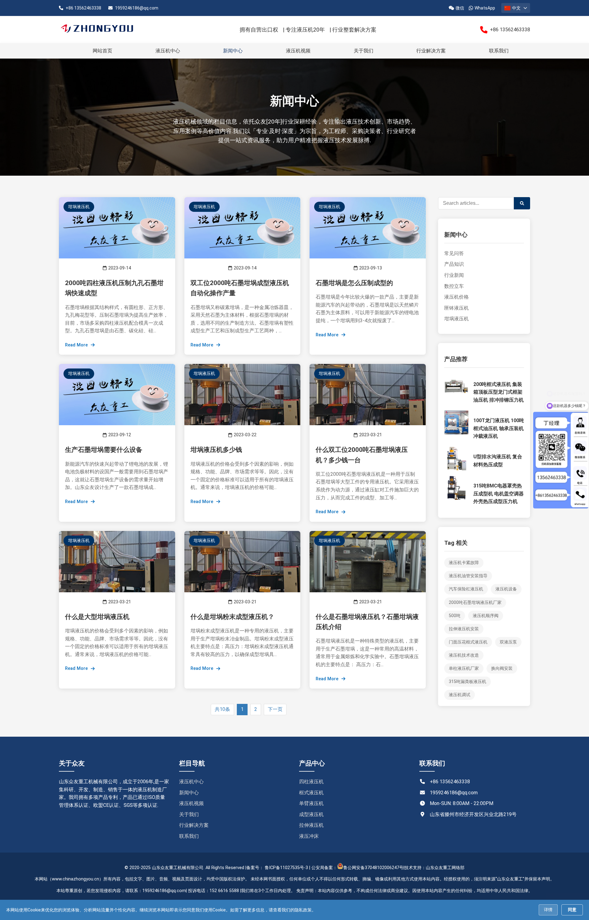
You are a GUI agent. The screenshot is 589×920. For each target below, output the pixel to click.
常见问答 (454, 253)
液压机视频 (298, 51)
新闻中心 (233, 51)
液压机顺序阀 (486, 615)
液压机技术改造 (464, 655)
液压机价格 (456, 297)
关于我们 (363, 51)
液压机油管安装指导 (468, 575)
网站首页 (102, 51)
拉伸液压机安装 (464, 629)
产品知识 (454, 264)
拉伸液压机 (311, 825)
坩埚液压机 (456, 319)
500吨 (454, 615)
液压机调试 (459, 694)
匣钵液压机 (456, 308)
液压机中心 (168, 51)
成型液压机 (311, 814)
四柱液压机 (311, 781)
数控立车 (454, 286)
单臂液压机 (311, 803)
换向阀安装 (502, 668)
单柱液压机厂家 (464, 668)
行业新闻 (454, 275)
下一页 (275, 709)
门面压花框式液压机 (468, 642)
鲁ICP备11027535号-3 (286, 867)
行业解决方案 (431, 51)
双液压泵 (508, 642)
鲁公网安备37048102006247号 (373, 867)
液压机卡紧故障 (464, 562)
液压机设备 (506, 589)
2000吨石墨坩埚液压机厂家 (475, 602)
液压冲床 (309, 836)
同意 (572, 909)
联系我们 (499, 51)
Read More (76, 345)
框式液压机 (311, 793)
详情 (548, 909)
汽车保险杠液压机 (466, 589)
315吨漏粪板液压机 (467, 681)
